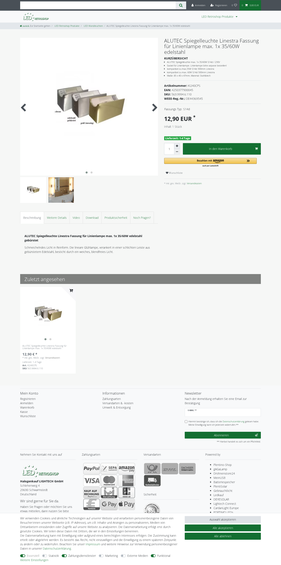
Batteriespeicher (224, 482)
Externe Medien (137, 556)
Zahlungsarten (111, 399)
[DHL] (170, 469)
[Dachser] (187, 469)
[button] (210, 162)
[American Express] (126, 480)
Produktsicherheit (116, 218)
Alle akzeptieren (223, 528)
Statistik (54, 556)
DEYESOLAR (221, 499)
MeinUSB (219, 478)
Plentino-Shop (223, 465)
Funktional (163, 556)
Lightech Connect (225, 504)
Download (92, 218)
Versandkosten (194, 183)
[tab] (32, 218)
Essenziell (33, 556)
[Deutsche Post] (152, 469)
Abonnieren (221, 435)
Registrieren (28, 399)
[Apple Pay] (126, 504)
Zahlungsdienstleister (82, 556)
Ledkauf (219, 495)
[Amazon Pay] (126, 469)
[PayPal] (91, 469)
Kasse (24, 412)
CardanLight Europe (226, 508)
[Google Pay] (109, 504)
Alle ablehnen (222, 536)
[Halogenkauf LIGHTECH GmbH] (40, 470)
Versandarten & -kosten (117, 403)
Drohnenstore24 (224, 473)
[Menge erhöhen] (177, 146)
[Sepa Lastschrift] (109, 469)
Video (76, 218)
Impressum (93, 544)
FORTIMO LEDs (223, 512)
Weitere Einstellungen (34, 560)
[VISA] (91, 480)
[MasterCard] (109, 480)
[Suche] (181, 5)
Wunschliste (175, 173)
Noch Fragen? (142, 218)
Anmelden (26, 403)
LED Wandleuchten (93, 25)
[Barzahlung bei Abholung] (109, 492)
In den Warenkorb (220, 149)
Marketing (111, 556)
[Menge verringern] (177, 152)
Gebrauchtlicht (223, 491)
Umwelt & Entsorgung (116, 407)
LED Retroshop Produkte (218, 17)
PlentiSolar (220, 486)
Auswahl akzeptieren (223, 519)
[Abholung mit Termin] (152, 480)
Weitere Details (57, 218)
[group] (48, 314)
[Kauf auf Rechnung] (91, 492)
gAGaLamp (220, 469)
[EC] (126, 492)
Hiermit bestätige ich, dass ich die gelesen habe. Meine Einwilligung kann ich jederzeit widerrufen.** (223, 423)
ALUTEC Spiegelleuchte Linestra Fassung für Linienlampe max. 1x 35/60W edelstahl (44, 347)
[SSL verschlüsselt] (152, 510)
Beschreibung (32, 218)
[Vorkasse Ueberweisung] (91, 504)
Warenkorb (27, 407)
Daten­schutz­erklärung (57, 548)
